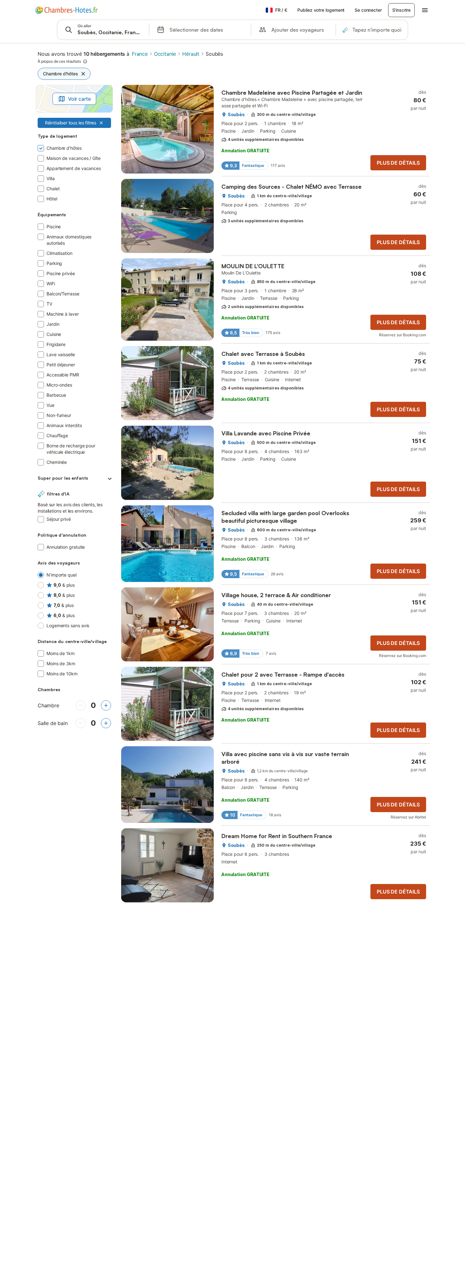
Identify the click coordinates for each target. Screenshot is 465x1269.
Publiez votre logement (320, 10)
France (140, 54)
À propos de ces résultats (59, 61)
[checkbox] (74, 148)
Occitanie (165, 54)
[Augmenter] (106, 705)
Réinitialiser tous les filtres (70, 122)
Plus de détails (398, 163)
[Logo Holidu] (66, 10)
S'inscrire (401, 10)
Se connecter (368, 10)
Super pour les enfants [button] (63, 478)
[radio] (74, 575)
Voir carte (79, 99)
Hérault (190, 54)
